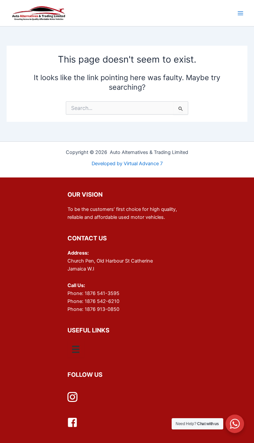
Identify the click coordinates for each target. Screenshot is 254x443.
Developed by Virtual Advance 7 (127, 164)
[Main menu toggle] (240, 13)
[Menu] (75, 349)
